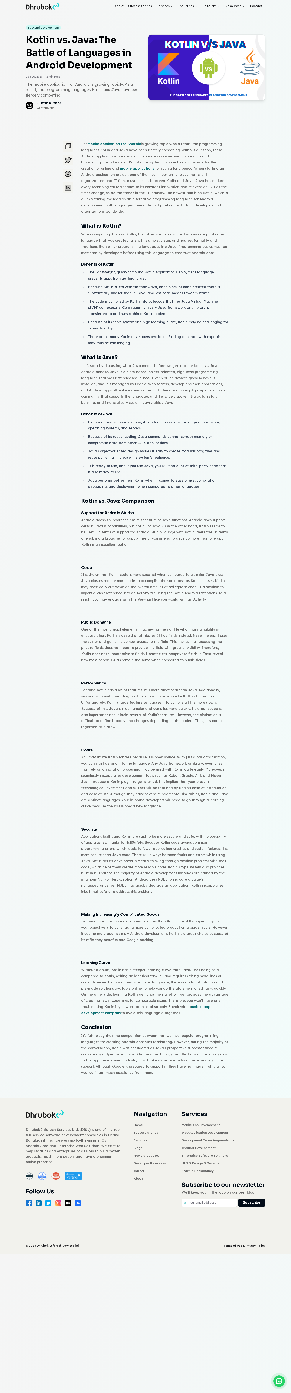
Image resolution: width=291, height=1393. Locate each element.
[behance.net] (78, 1203)
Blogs (138, 1148)
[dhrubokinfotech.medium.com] (68, 1203)
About (119, 6)
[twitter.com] (48, 1203)
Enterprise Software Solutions (205, 1156)
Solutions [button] (209, 6)
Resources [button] (233, 6)
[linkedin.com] (39, 1203)
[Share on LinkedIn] (68, 188)
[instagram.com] (58, 1203)
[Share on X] (68, 160)
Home (138, 1125)
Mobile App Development (201, 1125)
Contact (256, 6)
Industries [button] (186, 6)
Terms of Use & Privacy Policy (244, 1245)
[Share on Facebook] (68, 174)
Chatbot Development (199, 1148)
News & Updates (147, 1156)
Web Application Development (205, 1133)
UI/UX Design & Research (202, 1163)
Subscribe (251, 1202)
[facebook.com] (29, 1203)
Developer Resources (150, 1163)
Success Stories (140, 6)
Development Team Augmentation (208, 1140)
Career (139, 1171)
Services (163, 6)
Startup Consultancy (198, 1171)
